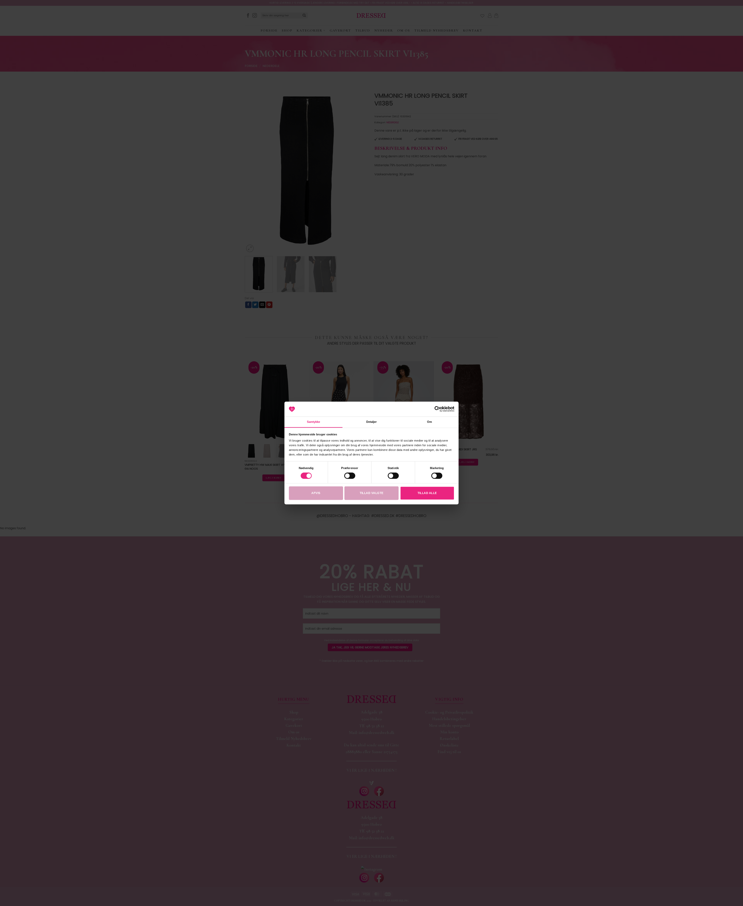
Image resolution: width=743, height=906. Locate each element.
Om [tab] (429, 421)
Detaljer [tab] (371, 421)
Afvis (315, 493)
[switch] (349, 476)
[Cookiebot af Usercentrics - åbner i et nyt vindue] (437, 409)
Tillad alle (427, 493)
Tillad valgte (371, 493)
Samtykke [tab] (313, 421)
